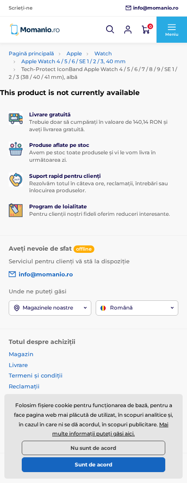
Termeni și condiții (36, 375)
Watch (103, 53)
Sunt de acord (93, 464)
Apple (74, 53)
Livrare (18, 364)
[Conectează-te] (128, 30)
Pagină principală (31, 53)
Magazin (21, 353)
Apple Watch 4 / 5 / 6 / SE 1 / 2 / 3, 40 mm (73, 61)
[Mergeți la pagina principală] (35, 30)
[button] (110, 30)
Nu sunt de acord (93, 448)
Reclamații (24, 386)
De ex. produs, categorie (64, 44)
